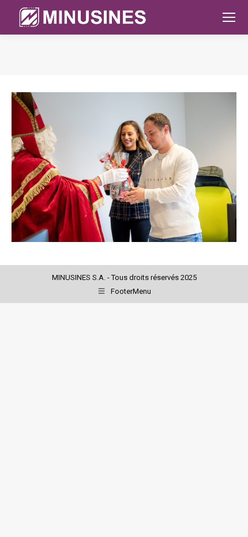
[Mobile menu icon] (228, 17)
